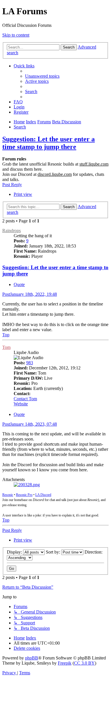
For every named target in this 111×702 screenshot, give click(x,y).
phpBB (31, 657)
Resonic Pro (24, 495)
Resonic (7, 495)
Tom (6, 347)
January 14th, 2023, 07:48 (29, 424)
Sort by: (53, 552)
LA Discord (43, 495)
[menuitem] (42, 76)
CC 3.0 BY (84, 663)
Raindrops (11, 230)
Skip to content (15, 35)
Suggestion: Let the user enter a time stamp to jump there (48, 142)
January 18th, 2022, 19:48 (29, 294)
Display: (15, 552)
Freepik (64, 663)
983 (29, 362)
